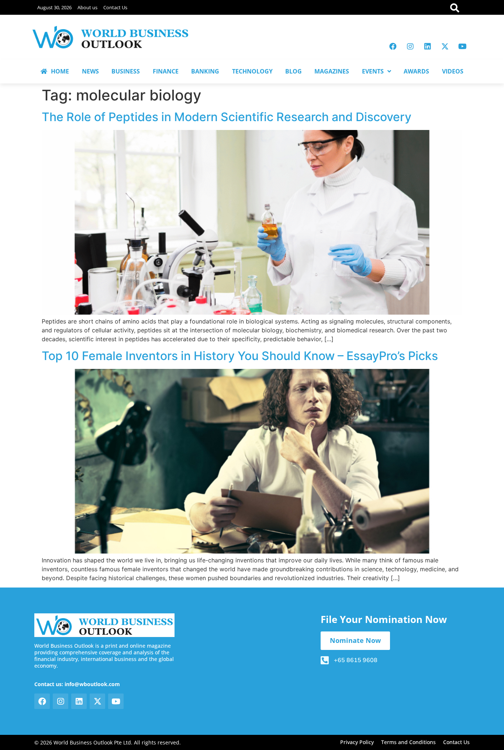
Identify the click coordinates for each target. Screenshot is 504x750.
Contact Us (115, 7)
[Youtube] (462, 46)
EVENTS (373, 71)
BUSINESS (125, 71)
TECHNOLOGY (252, 71)
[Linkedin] (427, 46)
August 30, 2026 (54, 7)
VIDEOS (452, 71)
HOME (60, 71)
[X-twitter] (445, 46)
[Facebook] (393, 46)
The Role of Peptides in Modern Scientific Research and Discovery (226, 117)
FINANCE (166, 71)
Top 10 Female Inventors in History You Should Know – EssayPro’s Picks (240, 356)
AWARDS (416, 71)
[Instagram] (410, 46)
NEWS (90, 71)
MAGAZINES (331, 71)
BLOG (293, 71)
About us (87, 7)
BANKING (205, 71)
